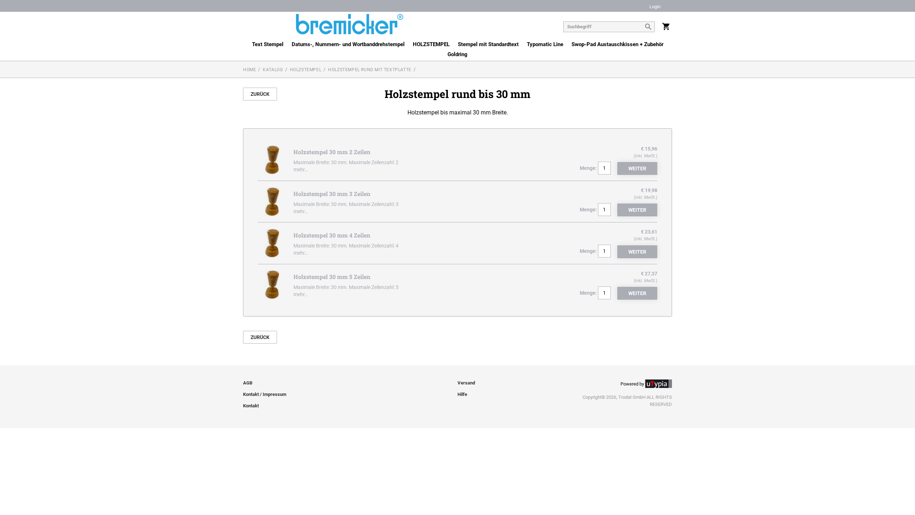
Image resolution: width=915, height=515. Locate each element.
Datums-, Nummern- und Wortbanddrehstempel (348, 44)
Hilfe (462, 394)
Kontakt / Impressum (264, 394)
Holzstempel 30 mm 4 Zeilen (331, 235)
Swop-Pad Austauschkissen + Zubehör (617, 44)
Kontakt (251, 405)
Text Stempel (267, 44)
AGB (247, 383)
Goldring (457, 54)
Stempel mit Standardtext (488, 44)
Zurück (260, 94)
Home (249, 69)
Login (655, 7)
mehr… (300, 169)
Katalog (273, 69)
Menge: (588, 168)
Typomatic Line (545, 44)
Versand (466, 383)
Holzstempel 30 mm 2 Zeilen (331, 152)
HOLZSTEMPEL (431, 44)
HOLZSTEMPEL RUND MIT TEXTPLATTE (369, 69)
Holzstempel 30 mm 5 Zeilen (331, 276)
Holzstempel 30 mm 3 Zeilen (331, 193)
